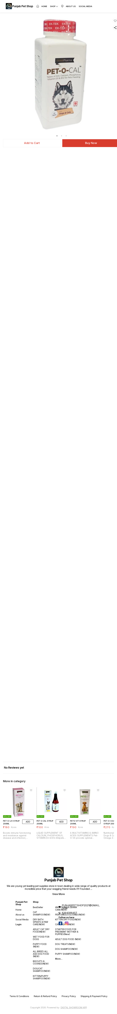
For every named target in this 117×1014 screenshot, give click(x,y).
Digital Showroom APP (74, 1007)
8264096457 (69, 912)
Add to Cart (32, 143)
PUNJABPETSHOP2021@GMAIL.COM (81, 906)
